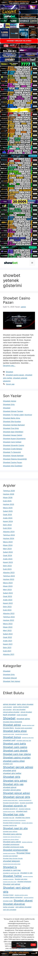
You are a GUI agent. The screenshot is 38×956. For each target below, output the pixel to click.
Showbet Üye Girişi (11, 428)
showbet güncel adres (12, 790)
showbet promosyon (11, 844)
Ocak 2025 (7, 515)
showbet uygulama (28, 876)
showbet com (8, 764)
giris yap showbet (19, 709)
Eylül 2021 (7, 651)
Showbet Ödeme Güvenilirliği (15, 459)
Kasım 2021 (7, 644)
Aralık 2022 (7, 600)
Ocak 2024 (7, 556)
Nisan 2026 (7, 498)
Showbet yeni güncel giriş (16, 889)
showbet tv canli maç (12, 870)
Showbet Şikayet (10, 678)
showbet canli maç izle (23, 740)
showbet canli (9, 740)
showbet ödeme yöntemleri (13, 897)
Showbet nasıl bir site (15, 828)
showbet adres (23, 719)
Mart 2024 (7, 549)
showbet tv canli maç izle (11, 873)
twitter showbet (8, 907)
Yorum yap (10, 384)
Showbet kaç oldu (13, 814)
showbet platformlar (27, 842)
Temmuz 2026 (9, 491)
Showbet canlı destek (15, 750)
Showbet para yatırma (12, 834)
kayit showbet (9, 715)
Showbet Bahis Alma (11, 418)
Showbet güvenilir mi (14, 805)
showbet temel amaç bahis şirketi (11, 864)
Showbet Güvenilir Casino (13, 445)
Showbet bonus (12, 737)
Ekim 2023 (7, 566)
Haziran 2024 (8, 538)
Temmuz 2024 (9, 535)
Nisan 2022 (7, 627)
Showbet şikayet (23, 900)
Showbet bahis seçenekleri (23, 728)
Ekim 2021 (7, 648)
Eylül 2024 (7, 528)
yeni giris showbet (9, 910)
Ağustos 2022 (8, 613)
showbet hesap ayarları (9, 811)
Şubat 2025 (8, 511)
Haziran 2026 (8, 494)
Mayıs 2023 (8, 583)
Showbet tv (10, 867)
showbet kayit (21, 811)
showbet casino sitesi (14, 761)
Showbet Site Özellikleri (12, 466)
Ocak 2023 (7, 596)
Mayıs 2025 (7, 508)
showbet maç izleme (22, 818)
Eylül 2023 (7, 569)
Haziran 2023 (8, 579)
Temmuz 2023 (9, 576)
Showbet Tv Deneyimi (12, 452)
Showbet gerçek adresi (18, 767)
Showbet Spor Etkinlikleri (13, 432)
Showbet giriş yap (13, 784)
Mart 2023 (7, 590)
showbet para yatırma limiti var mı (12, 836)
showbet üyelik (8, 901)
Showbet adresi (12, 724)
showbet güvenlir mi (10, 809)
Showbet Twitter (12, 875)
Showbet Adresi (9, 401)
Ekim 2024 (7, 525)
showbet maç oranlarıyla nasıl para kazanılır (14, 820)
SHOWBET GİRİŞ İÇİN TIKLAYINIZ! (19, 41)
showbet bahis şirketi (8, 734)
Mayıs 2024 (8, 542)
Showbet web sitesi (21, 879)
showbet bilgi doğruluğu (21, 734)
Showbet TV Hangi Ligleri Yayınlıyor (17, 415)
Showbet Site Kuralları (12, 422)
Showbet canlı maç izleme (17, 754)
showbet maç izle (8, 817)
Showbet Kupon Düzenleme (14, 439)
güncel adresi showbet (11, 712)
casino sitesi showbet (21, 707)
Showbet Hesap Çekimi (12, 435)
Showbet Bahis (8, 728)
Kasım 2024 (8, 521)
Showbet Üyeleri (8, 895)
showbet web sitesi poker (9, 881)
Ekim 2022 (7, 607)
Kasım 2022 (8, 603)
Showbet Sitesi (23, 853)
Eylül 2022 (7, 610)
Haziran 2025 (8, 504)
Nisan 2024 (7, 545)
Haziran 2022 (8, 620)
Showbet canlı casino (15, 747)
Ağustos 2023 (8, 573)
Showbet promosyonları (15, 850)
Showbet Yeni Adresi (11, 681)
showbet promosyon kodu (13, 847)
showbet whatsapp (24, 882)
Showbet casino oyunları (17, 757)
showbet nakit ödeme (27, 823)
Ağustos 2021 (8, 654)
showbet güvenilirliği (26, 803)
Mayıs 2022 (7, 624)
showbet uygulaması (8, 879)
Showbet (9, 372)
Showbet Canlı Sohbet (12, 442)
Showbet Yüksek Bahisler (13, 456)
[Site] (19, 68)
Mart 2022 (7, 631)
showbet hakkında (24, 809)
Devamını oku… (9, 366)
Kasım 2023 (8, 562)
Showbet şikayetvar (14, 904)
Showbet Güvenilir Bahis (11, 803)
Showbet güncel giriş (16, 796)
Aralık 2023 (7, 559)
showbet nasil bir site (10, 825)
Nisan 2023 (7, 586)
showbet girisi (9, 770)
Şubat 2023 (8, 593)
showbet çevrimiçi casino (21, 895)
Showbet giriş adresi (15, 780)
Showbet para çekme (12, 842)
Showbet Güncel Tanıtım (13, 411)
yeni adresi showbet (23, 907)
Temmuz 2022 (9, 617)
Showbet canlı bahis (14, 743)
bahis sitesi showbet (25, 704)
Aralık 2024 (7, 518)
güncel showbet (26, 712)
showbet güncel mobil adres (10, 800)
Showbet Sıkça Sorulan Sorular (13, 858)
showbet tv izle (26, 873)
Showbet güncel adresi (16, 793)
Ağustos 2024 (8, 532)
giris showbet (7, 709)
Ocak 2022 (7, 637)
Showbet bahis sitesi (15, 730)
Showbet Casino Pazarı (12, 462)
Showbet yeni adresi (11, 884)
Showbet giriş (11, 776)
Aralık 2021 (7, 641)
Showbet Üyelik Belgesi (12, 449)
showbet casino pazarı (15, 375)
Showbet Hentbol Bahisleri (14, 425)
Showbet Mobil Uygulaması (11, 823)
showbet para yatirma (10, 831)
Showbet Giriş (9, 404)
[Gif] (19, 110)
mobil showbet (22, 715)
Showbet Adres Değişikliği (12, 722)
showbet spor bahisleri (10, 856)
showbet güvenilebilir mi (25, 800)
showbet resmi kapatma (9, 853)
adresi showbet (9, 704)
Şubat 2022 (8, 634)
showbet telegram (11, 861)
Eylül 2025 (7, 501)
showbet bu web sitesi (28, 737)
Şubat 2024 (8, 552)
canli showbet (7, 707)
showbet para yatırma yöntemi (11, 839)
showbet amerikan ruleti (28, 725)
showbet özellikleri (28, 897)
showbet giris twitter (12, 773)
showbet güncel (9, 787)
